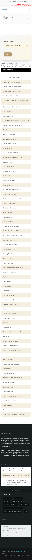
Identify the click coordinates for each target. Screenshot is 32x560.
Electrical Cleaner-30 (9, 134)
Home (28, 18)
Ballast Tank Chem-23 (9, 144)
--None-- (5, 355)
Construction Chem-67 (10, 171)
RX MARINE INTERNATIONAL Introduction (16, 475)
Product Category (9, 41)
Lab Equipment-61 (8, 167)
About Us (13, 555)
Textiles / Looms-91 (9, 185)
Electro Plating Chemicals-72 (12, 396)
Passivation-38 (7, 291)
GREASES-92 (7, 281)
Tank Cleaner (18, 498)
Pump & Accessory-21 (10, 194)
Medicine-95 (7, 286)
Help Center (21, 555)
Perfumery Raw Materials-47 (12, 364)
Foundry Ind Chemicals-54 (11, 245)
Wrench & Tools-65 (9, 180)
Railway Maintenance (9, 295)
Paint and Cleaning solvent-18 (12, 332)
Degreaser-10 (7, 162)
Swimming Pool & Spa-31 (11, 341)
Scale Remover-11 (8, 212)
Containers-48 (7, 369)
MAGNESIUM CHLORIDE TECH (10, 504)
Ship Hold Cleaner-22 (9, 208)
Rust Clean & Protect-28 (10, 96)
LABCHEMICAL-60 (7, 498)
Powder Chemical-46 (9, 382)
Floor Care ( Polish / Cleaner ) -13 (13, 107)
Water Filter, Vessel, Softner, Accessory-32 (16, 121)
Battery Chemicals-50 (9, 373)
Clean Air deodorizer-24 (10, 304)
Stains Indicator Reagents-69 (12, 190)
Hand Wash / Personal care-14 (12, 82)
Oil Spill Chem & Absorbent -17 (12, 350)
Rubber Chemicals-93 (9, 263)
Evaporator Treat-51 (9, 318)
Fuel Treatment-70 (8, 217)
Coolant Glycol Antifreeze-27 (12, 91)
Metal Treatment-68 (9, 249)
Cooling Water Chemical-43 (11, 226)
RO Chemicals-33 (8, 300)
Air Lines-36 (6, 176)
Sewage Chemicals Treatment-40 (13, 268)
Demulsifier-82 (7, 405)
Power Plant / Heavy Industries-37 (13, 157)
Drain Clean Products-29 (10, 313)
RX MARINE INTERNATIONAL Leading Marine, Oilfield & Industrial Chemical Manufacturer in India (14, 482)
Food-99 (5, 410)
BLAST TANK (6, 501)
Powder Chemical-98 (9, 401)
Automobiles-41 (8, 148)
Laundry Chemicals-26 (10, 203)
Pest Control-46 (8, 392)
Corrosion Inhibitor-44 (10, 309)
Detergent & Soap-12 (9, 222)
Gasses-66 (6, 323)
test (26, 511)
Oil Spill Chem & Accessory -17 (12, 199)
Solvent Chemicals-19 (9, 387)
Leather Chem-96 (8, 327)
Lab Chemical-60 (8, 111)
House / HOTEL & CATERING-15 (12, 153)
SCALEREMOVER (24, 504)
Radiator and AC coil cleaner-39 (12, 125)
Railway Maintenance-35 (10, 254)
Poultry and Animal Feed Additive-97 (14, 414)
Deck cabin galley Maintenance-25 (13, 77)
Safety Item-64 (7, 336)
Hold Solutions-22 (17, 501)
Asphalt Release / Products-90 (12, 235)
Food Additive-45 (8, 359)
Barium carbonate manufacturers (12, 511)
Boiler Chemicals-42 (9, 240)
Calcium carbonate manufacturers (13, 507)
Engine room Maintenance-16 (12, 87)
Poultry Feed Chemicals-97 (11, 346)
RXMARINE (20, 551)
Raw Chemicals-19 (8, 130)
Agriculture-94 (7, 277)
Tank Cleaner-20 (8, 116)
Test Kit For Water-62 (9, 272)
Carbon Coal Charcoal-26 (11, 231)
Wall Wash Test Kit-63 (9, 139)
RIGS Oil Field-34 (8, 258)
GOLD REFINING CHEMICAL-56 (12, 378)
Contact (29, 555)
